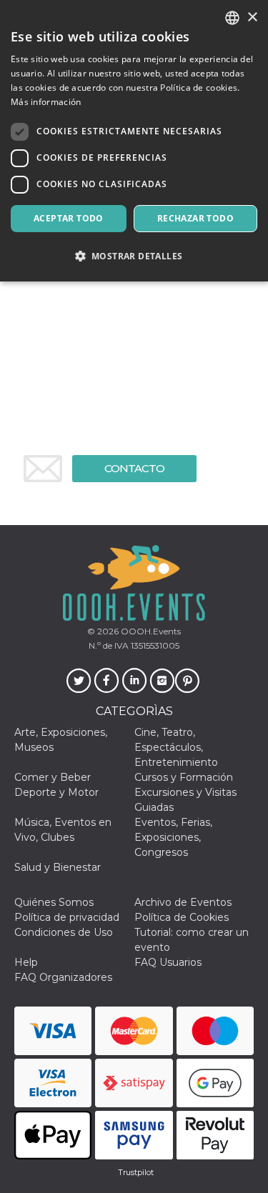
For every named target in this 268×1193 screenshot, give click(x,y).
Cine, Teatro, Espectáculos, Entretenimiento (176, 747)
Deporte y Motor (56, 792)
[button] (134, 256)
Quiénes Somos (54, 902)
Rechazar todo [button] (195, 218)
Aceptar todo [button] (69, 218)
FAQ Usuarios (168, 962)
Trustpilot (136, 1172)
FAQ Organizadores (63, 977)
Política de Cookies (181, 917)
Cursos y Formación (183, 777)
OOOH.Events (150, 631)
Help (26, 962)
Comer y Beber (52, 777)
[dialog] (134, 140)
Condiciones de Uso (63, 932)
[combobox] (232, 18)
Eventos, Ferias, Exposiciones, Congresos (173, 837)
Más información (46, 102)
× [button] (252, 17)
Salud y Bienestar (57, 867)
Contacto (134, 468)
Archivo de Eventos (183, 902)
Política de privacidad (66, 917)
